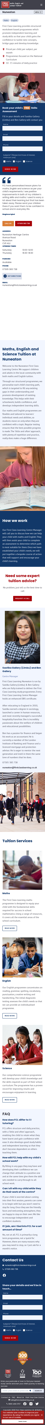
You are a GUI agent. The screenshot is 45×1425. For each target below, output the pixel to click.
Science (29, 161)
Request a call (22, 598)
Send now (10, 169)
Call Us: (8, 223)
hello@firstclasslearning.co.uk (22, 1400)
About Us (20, 1397)
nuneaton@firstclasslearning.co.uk (19, 285)
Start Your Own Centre (35, 1397)
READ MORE (10, 928)
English (18, 161)
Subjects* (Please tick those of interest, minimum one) (19, 156)
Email (5, 134)
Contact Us (5, 1397)
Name (5, 124)
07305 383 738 (23, 223)
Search (38, 1391)
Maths (8, 161)
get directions (14, 276)
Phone (5, 145)
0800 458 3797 (14, 1404)
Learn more (23, 1421)
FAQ (13, 1397)
